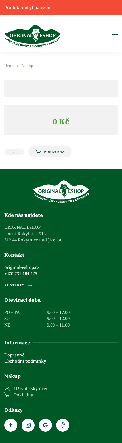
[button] (115, 36)
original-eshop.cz (21, 267)
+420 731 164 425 (20, 273)
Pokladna (54, 152)
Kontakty (14, 285)
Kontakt (14, 255)
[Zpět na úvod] (32, 36)
